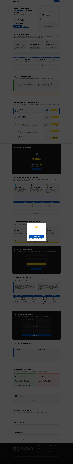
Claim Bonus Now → (36, 236)
